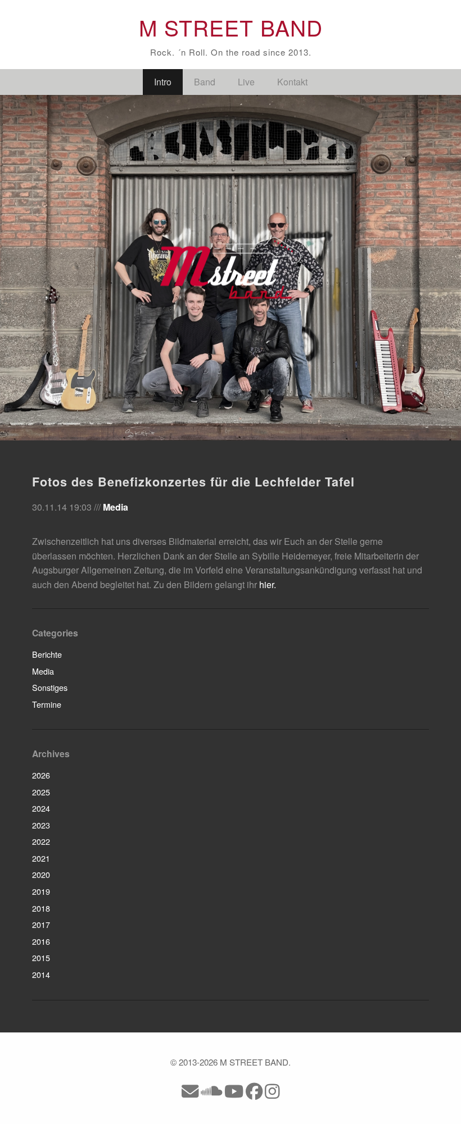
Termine (46, 704)
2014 (41, 974)
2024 (41, 808)
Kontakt (292, 81)
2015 (41, 957)
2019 (41, 891)
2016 (41, 941)
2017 (41, 924)
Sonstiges (49, 687)
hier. (267, 584)
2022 (41, 841)
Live (246, 81)
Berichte (47, 654)
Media (115, 506)
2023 (41, 825)
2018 (41, 908)
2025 (41, 792)
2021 (41, 858)
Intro (162, 81)
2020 (41, 874)
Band (204, 81)
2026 (41, 775)
